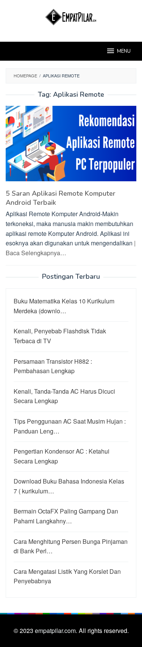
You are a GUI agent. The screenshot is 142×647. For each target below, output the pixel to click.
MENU (124, 51)
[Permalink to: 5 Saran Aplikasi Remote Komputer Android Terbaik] (71, 146)
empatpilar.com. (57, 630)
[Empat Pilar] (71, 16)
